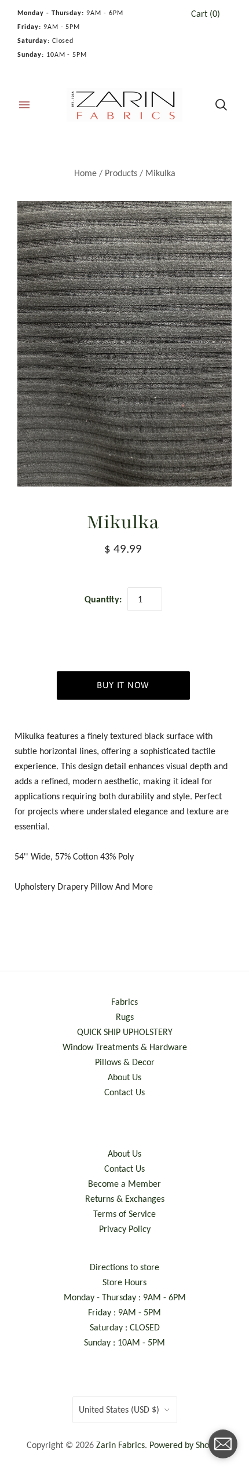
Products (121, 172)
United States (119, 1409)
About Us (124, 1077)
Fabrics (124, 1001)
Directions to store (124, 1266)
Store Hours (124, 1282)
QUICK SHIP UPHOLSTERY (125, 1031)
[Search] (221, 104)
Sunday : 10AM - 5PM (124, 1342)
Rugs (125, 1016)
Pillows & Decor (125, 1061)
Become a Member (124, 1183)
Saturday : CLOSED (125, 1327)
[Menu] (24, 105)
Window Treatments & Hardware (125, 1046)
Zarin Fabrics (120, 1444)
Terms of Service (124, 1213)
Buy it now (123, 685)
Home (85, 172)
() (205, 13)
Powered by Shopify (186, 1444)
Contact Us (124, 1092)
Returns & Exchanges (124, 1198)
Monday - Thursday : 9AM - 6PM (125, 1297)
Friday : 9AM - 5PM (124, 1312)
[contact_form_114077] (222, 1443)
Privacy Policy (125, 1228)
